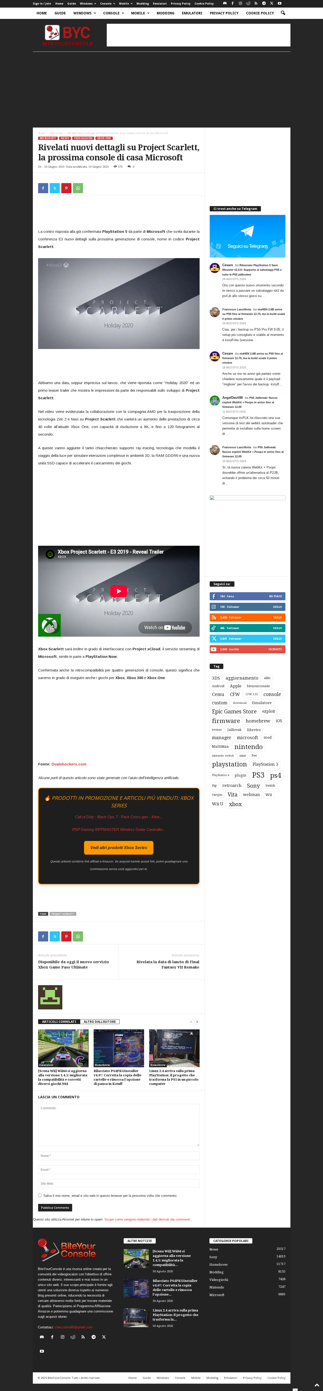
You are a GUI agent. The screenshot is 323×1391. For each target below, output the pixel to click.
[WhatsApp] (78, 188)
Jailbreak (234, 730)
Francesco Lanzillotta (236, 309)
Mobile (124, 3)
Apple (235, 686)
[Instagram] (240, 3)
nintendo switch (223, 755)
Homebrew (102, 1065)
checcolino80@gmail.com (73, 1327)
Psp (214, 785)
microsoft (247, 737)
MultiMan (220, 746)
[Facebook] (233, 3)
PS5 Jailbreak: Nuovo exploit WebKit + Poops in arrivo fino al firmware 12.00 (250, 402)
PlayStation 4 (220, 775)
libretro (254, 730)
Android (218, 686)
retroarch (231, 785)
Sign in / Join (42, 3)
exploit (268, 711)
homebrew (258, 721)
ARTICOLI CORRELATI (59, 1022)
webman (251, 794)
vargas (217, 795)
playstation (229, 764)
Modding (143, 3)
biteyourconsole (258, 686)
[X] (272, 3)
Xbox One (104, 138)
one (242, 755)
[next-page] (197, 1021)
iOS (279, 721)
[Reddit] (248, 3)
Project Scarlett (62, 913)
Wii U (217, 803)
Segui (277, 607)
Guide (71, 3)
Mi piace (275, 596)
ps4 (275, 775)
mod (268, 737)
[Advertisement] (198, 35)
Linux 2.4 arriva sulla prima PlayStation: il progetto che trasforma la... (175, 1314)
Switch (270, 785)
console (272, 694)
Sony (253, 785)
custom (219, 702)
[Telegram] (264, 3)
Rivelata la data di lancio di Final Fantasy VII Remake (168, 965)
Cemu (218, 694)
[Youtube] (280, 3)
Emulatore (262, 703)
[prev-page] (191, 1021)
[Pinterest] (66, 188)
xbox (235, 804)
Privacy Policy (181, 3)
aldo (267, 678)
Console (106, 3)
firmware (226, 721)
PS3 (258, 775)
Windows (86, 3)
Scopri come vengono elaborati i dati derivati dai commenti (147, 1219)
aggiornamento (242, 678)
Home (59, 3)
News (65, 138)
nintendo (248, 747)
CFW (235, 694)
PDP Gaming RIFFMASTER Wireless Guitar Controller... (118, 829)
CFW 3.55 (252, 694)
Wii (268, 794)
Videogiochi (83, 138)
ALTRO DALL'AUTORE (100, 1022)
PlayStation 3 (265, 764)
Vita (232, 795)
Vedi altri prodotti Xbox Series (118, 848)
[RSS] (256, 3)
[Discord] (225, 3)
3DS (216, 678)
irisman (217, 729)
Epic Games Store (234, 711)
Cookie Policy (204, 3)
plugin (241, 775)
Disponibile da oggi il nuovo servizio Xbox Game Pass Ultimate (73, 965)
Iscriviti (275, 649)
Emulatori (160, 3)
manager (221, 737)
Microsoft (56, 133)
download (240, 703)
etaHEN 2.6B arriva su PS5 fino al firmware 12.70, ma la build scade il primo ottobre (253, 314)
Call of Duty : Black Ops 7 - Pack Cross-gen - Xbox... (119, 817)
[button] (282, 13)
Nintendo (216, 1287)
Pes (254, 755)
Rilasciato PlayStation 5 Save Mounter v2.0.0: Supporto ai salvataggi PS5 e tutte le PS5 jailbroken (252, 270)
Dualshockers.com (69, 764)
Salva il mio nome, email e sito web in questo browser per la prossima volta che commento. (110, 1196)
